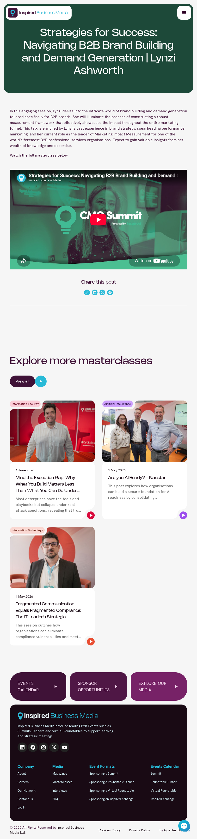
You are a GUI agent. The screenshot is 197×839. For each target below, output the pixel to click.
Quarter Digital (175, 830)
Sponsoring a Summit (103, 774)
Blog (55, 799)
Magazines (59, 774)
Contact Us (25, 799)
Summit (156, 774)
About (22, 774)
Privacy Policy (139, 830)
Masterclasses (62, 782)
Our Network (27, 791)
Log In (21, 807)
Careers (23, 782)
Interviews (59, 791)
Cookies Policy (109, 830)
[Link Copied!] (87, 292)
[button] (184, 13)
